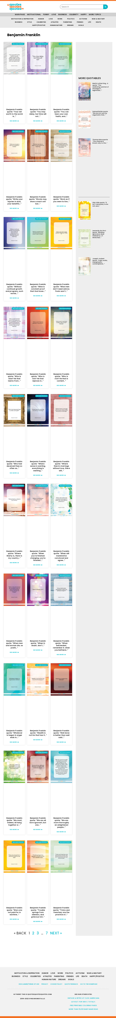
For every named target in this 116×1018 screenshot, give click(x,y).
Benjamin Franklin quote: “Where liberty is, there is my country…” (14, 554)
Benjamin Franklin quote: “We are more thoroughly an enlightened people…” (61, 822)
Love (54, 14)
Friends (80, 22)
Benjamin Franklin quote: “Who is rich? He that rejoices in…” (38, 377)
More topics (95, 14)
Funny (46, 14)
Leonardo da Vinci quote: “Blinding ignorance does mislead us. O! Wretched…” (99, 234)
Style (29, 22)
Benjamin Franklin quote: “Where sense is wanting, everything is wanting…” (38, 466)
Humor (41, 19)
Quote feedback (71, 984)
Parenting (67, 22)
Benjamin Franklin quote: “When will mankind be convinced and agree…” (61, 556)
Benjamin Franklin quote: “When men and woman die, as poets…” (14, 644)
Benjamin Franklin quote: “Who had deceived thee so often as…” (14, 465)
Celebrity (73, 14)
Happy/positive (38, 25)
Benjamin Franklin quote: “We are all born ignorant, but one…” (38, 821)
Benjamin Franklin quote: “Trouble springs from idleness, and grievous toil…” (38, 912)
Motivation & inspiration (22, 19)
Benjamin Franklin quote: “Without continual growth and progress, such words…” (14, 289)
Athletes (54, 22)
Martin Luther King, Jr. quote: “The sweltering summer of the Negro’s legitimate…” (100, 86)
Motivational (34, 14)
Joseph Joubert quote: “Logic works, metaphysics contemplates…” (100, 261)
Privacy (44, 984)
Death (98, 22)
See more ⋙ (14, 121)
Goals (81, 25)
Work (60, 19)
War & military (98, 19)
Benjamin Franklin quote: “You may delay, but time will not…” (37, 113)
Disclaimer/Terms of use (29, 984)
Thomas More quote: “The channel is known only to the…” (100, 141)
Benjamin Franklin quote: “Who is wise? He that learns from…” (14, 377)
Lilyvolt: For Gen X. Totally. (83, 1002)
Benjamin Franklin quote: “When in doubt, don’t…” (38, 643)
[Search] (105, 7)
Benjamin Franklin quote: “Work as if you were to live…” (61, 199)
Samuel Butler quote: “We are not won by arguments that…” (100, 113)
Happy (84, 14)
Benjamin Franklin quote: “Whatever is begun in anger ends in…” (14, 734)
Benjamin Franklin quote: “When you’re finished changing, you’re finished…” (38, 556)
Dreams (70, 25)
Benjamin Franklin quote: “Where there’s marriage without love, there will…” (61, 466)
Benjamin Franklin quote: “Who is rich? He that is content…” (61, 377)
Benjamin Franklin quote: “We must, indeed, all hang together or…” (14, 821)
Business (62, 14)
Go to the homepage (88, 984)
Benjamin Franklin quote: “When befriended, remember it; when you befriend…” (61, 645)
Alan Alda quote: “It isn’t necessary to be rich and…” (100, 204)
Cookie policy (56, 984)
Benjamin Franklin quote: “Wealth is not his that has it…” (38, 732)
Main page (20, 14)
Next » (56, 933)
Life (89, 22)
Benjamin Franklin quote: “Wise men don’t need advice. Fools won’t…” (61, 287)
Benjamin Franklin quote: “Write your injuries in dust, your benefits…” (14, 200)
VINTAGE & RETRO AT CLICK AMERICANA (83, 998)
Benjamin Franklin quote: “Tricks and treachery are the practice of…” (61, 911)
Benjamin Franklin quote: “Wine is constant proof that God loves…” (38, 287)
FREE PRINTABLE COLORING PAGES (83, 1005)
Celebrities (41, 22)
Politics (70, 19)
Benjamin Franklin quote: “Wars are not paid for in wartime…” (14, 911)
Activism (83, 19)
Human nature (56, 25)
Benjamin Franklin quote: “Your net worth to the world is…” (14, 113)
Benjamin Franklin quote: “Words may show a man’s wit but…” (38, 200)
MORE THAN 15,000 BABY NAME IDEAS (83, 1009)
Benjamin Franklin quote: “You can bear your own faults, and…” (61, 113)
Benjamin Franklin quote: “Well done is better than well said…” (61, 734)
